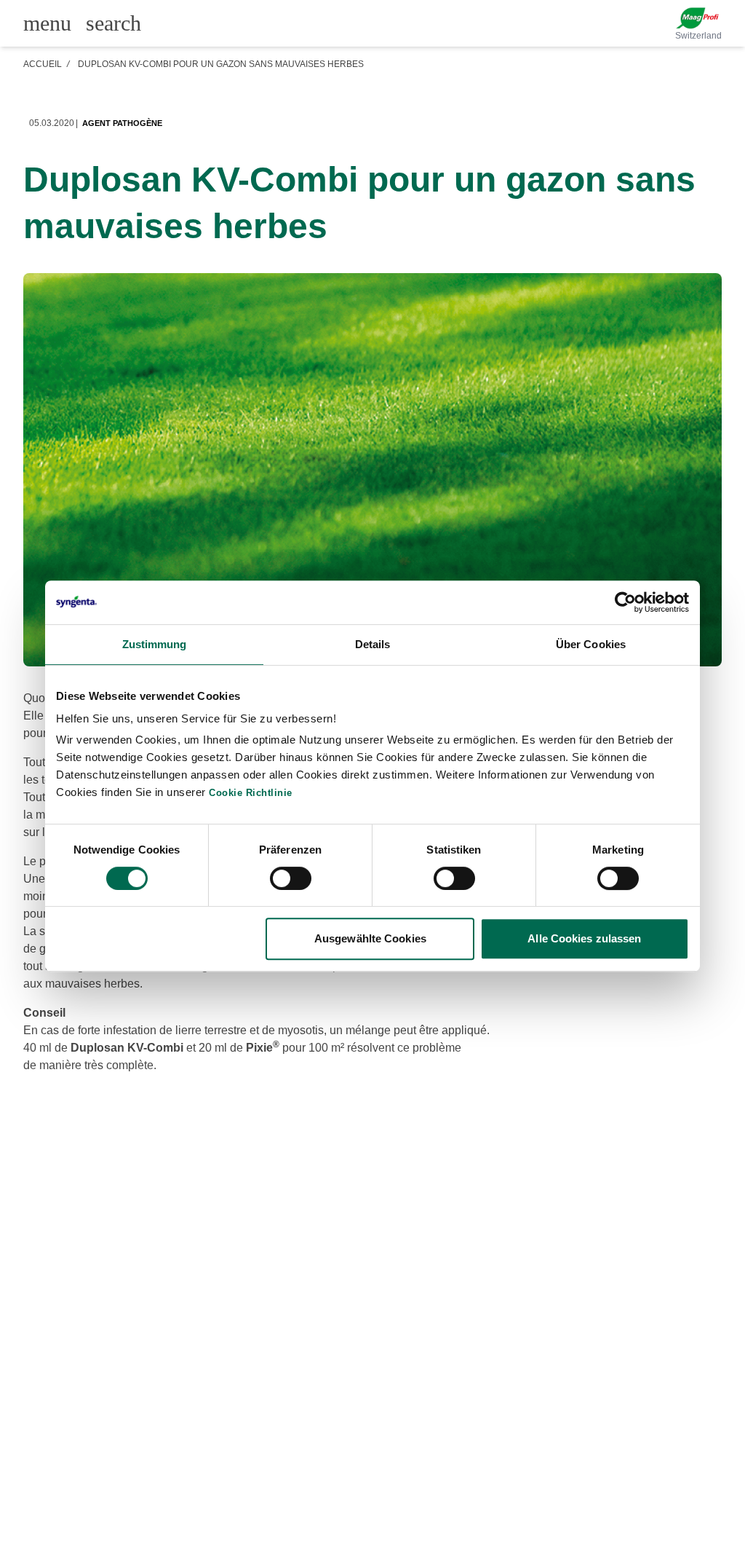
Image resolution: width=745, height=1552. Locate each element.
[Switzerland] (698, 18)
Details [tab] (373, 644)
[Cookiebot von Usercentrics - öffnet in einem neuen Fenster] (625, 602)
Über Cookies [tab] (591, 644)
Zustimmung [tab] (154, 644)
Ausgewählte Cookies (370, 938)
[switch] (290, 878)
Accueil (42, 64)
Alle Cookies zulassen (584, 938)
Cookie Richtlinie (250, 793)
